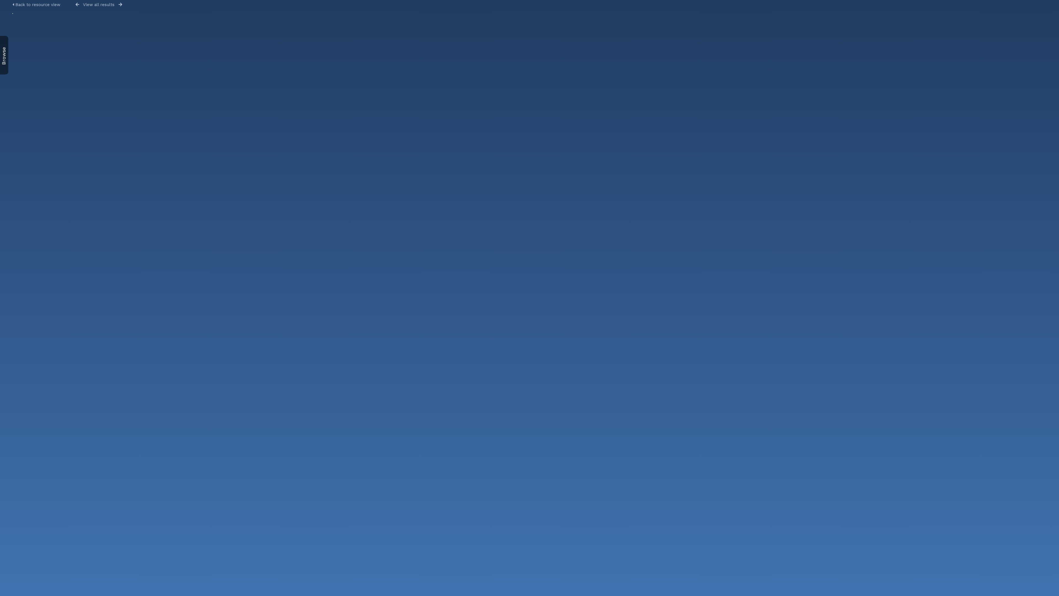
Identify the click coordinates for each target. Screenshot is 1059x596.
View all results (98, 4)
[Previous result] (77, 4)
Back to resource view (37, 4)
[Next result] (120, 4)
